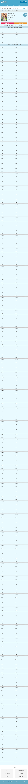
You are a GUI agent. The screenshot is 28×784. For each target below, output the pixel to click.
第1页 (2, 47)
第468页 (16, 649)
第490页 (16, 677)
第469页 (2, 651)
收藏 (8, 5)
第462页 (16, 641)
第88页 (16, 158)
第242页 (16, 357)
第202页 (16, 305)
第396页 (16, 556)
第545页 (2, 39)
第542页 (16, 42)
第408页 (16, 571)
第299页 (2, 432)
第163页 (2, 256)
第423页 (2, 592)
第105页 (2, 181)
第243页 (2, 359)
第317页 (2, 455)
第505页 (2, 698)
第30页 (16, 83)
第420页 (16, 587)
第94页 (16, 166)
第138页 (16, 222)
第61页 (2, 124)
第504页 (16, 695)
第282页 (16, 408)
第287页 (2, 416)
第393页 (2, 553)
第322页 (16, 460)
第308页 (16, 442)
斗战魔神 (21, 773)
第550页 (16, 32)
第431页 (2, 602)
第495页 (2, 685)
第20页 (16, 70)
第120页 (16, 199)
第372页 (16, 525)
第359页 (2, 509)
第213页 (2, 321)
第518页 (16, 713)
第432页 (16, 602)
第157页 (2, 248)
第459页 (2, 638)
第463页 (2, 643)
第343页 (2, 488)
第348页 (16, 494)
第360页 (16, 509)
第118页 (16, 197)
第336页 (16, 478)
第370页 (16, 522)
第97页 (2, 171)
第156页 (16, 246)
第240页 (16, 354)
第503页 (2, 695)
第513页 (2, 708)
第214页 (16, 321)
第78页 (16, 145)
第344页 (16, 488)
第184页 (16, 282)
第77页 (2, 145)
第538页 (16, 739)
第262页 (16, 383)
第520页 (16, 716)
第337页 (2, 481)
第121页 (2, 202)
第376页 (16, 530)
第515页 (2, 711)
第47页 (2, 106)
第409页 (2, 574)
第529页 (2, 729)
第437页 (2, 610)
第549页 (2, 34)
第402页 (16, 563)
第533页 (2, 734)
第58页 (16, 119)
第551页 (2, 32)
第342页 (16, 486)
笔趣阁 (3, 2)
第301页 (2, 434)
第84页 (16, 153)
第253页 (2, 372)
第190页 (16, 290)
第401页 (2, 563)
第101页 (2, 176)
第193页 (2, 295)
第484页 (16, 669)
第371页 (2, 525)
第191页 (2, 292)
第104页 (16, 179)
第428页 (16, 597)
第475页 (2, 659)
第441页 (2, 615)
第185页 (2, 284)
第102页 (16, 176)
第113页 (2, 191)
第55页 (2, 117)
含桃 (7, 776)
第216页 (16, 323)
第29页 (2, 83)
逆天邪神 (21, 776)
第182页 (16, 279)
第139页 (2, 225)
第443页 (2, 618)
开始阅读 (7, 23)
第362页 (16, 512)
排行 (3, 5)
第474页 (16, 656)
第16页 (16, 65)
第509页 (2, 703)
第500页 (16, 690)
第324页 (16, 463)
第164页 (16, 256)
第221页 (2, 331)
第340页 (16, 483)
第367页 (2, 519)
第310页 (16, 445)
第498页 (16, 687)
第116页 (16, 194)
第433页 (2, 605)
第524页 (16, 721)
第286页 (16, 414)
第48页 (16, 106)
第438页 (16, 610)
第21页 (2, 73)
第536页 (16, 736)
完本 (13, 5)
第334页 (16, 476)
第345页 (2, 491)
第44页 (16, 101)
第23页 (2, 75)
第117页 (2, 197)
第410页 (16, 574)
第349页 (2, 496)
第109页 (2, 186)
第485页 (2, 672)
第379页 (2, 535)
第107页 (2, 184)
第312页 (16, 447)
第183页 (2, 282)
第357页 (2, 507)
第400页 (16, 561)
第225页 (2, 336)
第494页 (16, 682)
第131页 (2, 215)
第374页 (16, 527)
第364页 (16, 514)
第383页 (2, 540)
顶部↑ (24, 781)
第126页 (16, 207)
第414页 (16, 579)
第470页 (16, 651)
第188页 (16, 287)
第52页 (16, 111)
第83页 (2, 153)
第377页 (2, 532)
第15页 (2, 65)
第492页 (16, 680)
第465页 (2, 646)
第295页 (2, 426)
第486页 (16, 672)
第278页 (16, 403)
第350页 (16, 496)
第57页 (2, 119)
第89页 (2, 160)
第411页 (2, 576)
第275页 (2, 401)
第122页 (16, 202)
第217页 (2, 326)
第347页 (2, 494)
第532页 (16, 731)
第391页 (2, 550)
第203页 (2, 308)
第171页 (2, 266)
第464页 (16, 643)
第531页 (2, 731)
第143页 (2, 230)
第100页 (16, 173)
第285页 (2, 414)
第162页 (16, 253)
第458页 (16, 636)
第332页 (16, 473)
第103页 (2, 179)
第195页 (2, 297)
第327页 (2, 468)
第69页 (2, 135)
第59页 (2, 122)
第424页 (16, 592)
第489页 (2, 677)
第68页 (16, 132)
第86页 (16, 155)
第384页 (16, 540)
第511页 (2, 705)
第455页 (2, 633)
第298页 (16, 429)
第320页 (16, 457)
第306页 (16, 439)
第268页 (16, 390)
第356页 (16, 504)
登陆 (22, 1)
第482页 (16, 667)
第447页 (2, 623)
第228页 (16, 339)
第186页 (16, 284)
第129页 (2, 212)
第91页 (2, 163)
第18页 (16, 67)
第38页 (16, 93)
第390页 (16, 548)
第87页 (2, 158)
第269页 (2, 393)
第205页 (2, 310)
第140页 (16, 225)
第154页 (16, 243)
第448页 (16, 623)
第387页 (2, 545)
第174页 (16, 269)
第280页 (16, 406)
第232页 (16, 344)
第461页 (2, 641)
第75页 (2, 142)
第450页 (16, 625)
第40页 (16, 96)
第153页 (2, 243)
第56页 (16, 117)
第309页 (2, 445)
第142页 (16, 228)
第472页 (16, 654)
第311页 (2, 447)
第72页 (16, 137)
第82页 (16, 150)
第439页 (2, 612)
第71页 (2, 137)
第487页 (2, 674)
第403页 (2, 566)
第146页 (16, 233)
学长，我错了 (7, 773)
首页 (3, 781)
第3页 (2, 49)
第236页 (16, 349)
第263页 (2, 385)
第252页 (16, 370)
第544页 (16, 39)
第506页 (16, 698)
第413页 (2, 579)
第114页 (16, 191)
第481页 (2, 667)
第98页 (16, 171)
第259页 (2, 380)
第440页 (16, 612)
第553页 (2, 29)
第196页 (16, 297)
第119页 (2, 199)
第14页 (16, 62)
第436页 (16, 607)
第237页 (2, 352)
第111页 (2, 189)
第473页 (2, 656)
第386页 (16, 543)
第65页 (2, 129)
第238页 (16, 352)
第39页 (2, 96)
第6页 (16, 52)
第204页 (16, 308)
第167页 (2, 261)
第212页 (16, 318)
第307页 (2, 442)
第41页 (2, 98)
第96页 (16, 168)
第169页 (2, 264)
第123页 (2, 204)
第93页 (2, 166)
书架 (25, 5)
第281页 (2, 408)
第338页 (16, 481)
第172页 (16, 266)
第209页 (2, 315)
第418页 (16, 584)
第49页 (2, 109)
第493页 (2, 682)
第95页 (2, 168)
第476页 (16, 659)
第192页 (16, 292)
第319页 (2, 457)
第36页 (16, 91)
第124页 (16, 204)
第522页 (16, 718)
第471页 (2, 654)
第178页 (16, 274)
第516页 (16, 711)
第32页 (16, 86)
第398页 (16, 558)
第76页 (16, 142)
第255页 (2, 375)
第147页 (2, 235)
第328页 (16, 468)
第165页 (2, 259)
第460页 (16, 638)
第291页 (2, 421)
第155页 (2, 246)
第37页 (2, 93)
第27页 (2, 80)
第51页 (2, 111)
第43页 (2, 101)
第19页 (2, 70)
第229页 (2, 341)
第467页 (2, 649)
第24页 (16, 75)
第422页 (16, 589)
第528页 (16, 726)
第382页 (16, 538)
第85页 (2, 155)
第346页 (16, 491)
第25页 (2, 78)
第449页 (2, 625)
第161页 (2, 253)
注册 (26, 1)
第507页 (2, 700)
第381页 (2, 538)
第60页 (16, 122)
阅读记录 (19, 5)
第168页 (16, 261)
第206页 (16, 310)
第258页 (16, 377)
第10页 (16, 57)
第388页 (16, 545)
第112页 (16, 189)
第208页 (16, 313)
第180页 (16, 277)
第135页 (2, 220)
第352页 (16, 499)
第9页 (2, 57)
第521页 (2, 718)
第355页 (2, 504)
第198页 (16, 300)
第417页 (2, 584)
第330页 (16, 470)
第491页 (2, 680)
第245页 (2, 362)
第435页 (2, 607)
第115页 (2, 194)
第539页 (2, 742)
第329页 (2, 470)
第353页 (2, 501)
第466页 (16, 646)
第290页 (16, 419)
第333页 (2, 476)
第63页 (2, 127)
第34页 (16, 88)
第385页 (2, 543)
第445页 (2, 620)
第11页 (2, 60)
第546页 (16, 37)
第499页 (2, 690)
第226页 (16, 336)
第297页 (2, 429)
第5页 (2, 52)
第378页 (16, 532)
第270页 (16, 393)
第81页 (2, 150)
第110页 (16, 186)
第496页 (16, 685)
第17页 (2, 67)
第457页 (2, 636)
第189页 (2, 290)
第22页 (16, 73)
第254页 (16, 372)
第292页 (16, 421)
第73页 (2, 140)
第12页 (16, 60)
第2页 (16, 47)
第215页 (2, 323)
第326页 (16, 465)
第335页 (2, 478)
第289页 (2, 419)
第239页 (2, 354)
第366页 (16, 517)
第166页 (16, 259)
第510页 (16, 703)
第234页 (16, 346)
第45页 (2, 104)
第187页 (2, 287)
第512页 (16, 705)
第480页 (16, 664)
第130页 (16, 212)
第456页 (16, 633)
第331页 (2, 473)
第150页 (16, 238)
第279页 (2, 406)
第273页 (2, 398)
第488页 (16, 674)
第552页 (16, 29)
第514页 (16, 708)
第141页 (2, 228)
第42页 (16, 98)
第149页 (2, 238)
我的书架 (10, 781)
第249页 (2, 367)
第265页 (2, 388)
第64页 (16, 127)
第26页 (16, 78)
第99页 (2, 173)
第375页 (2, 530)
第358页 (16, 507)
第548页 (16, 34)
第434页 (16, 605)
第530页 (16, 729)
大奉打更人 (7, 770)
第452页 (16, 628)
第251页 (2, 370)
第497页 (2, 687)
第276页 (16, 401)
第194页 (16, 295)
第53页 (2, 114)
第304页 (16, 437)
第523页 (2, 721)
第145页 (2, 233)
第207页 (2, 313)
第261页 (2, 383)
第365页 (2, 517)
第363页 (2, 514)
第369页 (2, 522)
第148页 (16, 235)
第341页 (2, 486)
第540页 (16, 742)
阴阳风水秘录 (21, 770)
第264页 (16, 385)
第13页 (2, 62)
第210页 (16, 315)
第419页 (2, 587)
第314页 (16, 450)
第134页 (16, 217)
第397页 (2, 558)
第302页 (16, 434)
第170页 (16, 264)
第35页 (2, 91)
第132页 (16, 215)
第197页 (2, 300)
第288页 (16, 416)
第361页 (2, 512)
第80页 (16, 148)
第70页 (16, 135)
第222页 (16, 331)
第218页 (16, 326)
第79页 (2, 148)
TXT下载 (25, 14)
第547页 (2, 37)
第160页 (16, 251)
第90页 (16, 160)
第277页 (2, 403)
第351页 (2, 499)
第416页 (16, 581)
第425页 (2, 594)
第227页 (2, 339)
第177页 (2, 274)
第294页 (16, 424)
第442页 (16, 615)
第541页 (2, 744)
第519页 (2, 716)
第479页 (2, 664)
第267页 (2, 390)
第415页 (2, 581)
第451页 (2, 628)
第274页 (16, 398)
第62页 (16, 124)
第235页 (2, 349)
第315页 (2, 452)
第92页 (16, 163)
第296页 (16, 426)
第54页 (16, 114)
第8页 (16, 55)
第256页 (16, 375)
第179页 (2, 277)
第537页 (2, 739)
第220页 (16, 328)
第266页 (16, 388)
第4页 (16, 49)
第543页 (2, 42)
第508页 (16, 700)
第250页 (16, 367)
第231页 (2, 344)
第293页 (2, 424)
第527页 (2, 726)
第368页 (16, 519)
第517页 (2, 713)
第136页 (16, 220)
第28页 (16, 80)
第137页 (2, 222)
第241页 (2, 357)
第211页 (2, 318)
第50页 (16, 109)
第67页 (2, 132)
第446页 (16, 620)
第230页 (16, 341)
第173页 (2, 269)
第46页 (16, 104)
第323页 (2, 463)
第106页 (16, 181)
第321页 (2, 460)
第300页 (16, 432)
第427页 (2, 597)
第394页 (16, 553)
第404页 (16, 566)
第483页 (2, 669)
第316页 (16, 452)
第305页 (2, 439)
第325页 (2, 465)
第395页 (2, 556)
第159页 (2, 251)
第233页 (2, 346)
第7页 (2, 55)
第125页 (2, 207)
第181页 (2, 279)
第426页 (16, 594)
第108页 (16, 184)
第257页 (2, 377)
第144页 (16, 230)
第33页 (2, 88)
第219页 (2, 328)
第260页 (16, 380)
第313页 (2, 450)
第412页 (16, 576)
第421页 (2, 589)
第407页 (2, 571)
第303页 (2, 437)
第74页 (16, 140)
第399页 (2, 561)
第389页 (2, 548)
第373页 (2, 527)
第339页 (2, 483)
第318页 (16, 455)
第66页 (16, 129)
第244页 (16, 359)
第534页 (16, 734)
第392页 (16, 550)
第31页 (2, 86)
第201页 (2, 305)
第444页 (16, 618)
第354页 (16, 501)
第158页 (16, 248)
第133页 (2, 217)
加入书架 (21, 23)
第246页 (16, 362)
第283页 (2, 411)
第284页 (16, 411)
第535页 (2, 736)
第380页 (16, 535)
